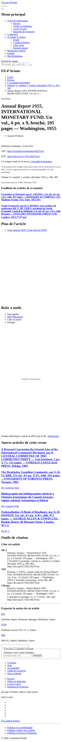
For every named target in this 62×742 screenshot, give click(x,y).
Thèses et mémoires (22, 26)
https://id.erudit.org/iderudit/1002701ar (25, 151)
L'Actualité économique (18, 82)
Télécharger (53, 436)
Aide (9, 665)
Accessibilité (13, 668)
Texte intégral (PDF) (17, 230)
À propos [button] (12, 37)
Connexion (12, 34)
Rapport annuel (20, 48)
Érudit (16, 40)
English (10, 53)
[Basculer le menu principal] (2, 8)
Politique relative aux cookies (21, 730)
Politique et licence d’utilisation (22, 733)
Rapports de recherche (23, 31)
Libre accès (18, 45)
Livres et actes (20, 29)
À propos (21, 37)
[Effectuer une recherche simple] (31, 64)
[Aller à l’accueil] (9, 2)
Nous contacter (14, 673)
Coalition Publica (21, 42)
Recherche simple (9, 61)
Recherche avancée (16, 50)
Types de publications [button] (17, 20)
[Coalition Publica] (10, 721)
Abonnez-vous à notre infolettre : (19, 652)
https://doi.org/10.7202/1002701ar (23, 156)
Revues (16, 23)
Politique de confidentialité (20, 727)
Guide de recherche (16, 671)
